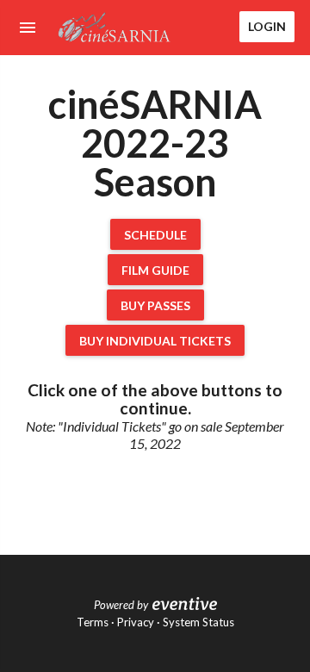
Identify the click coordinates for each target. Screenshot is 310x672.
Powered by (121, 605)
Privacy (135, 622)
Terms (92, 622)
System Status (198, 622)
